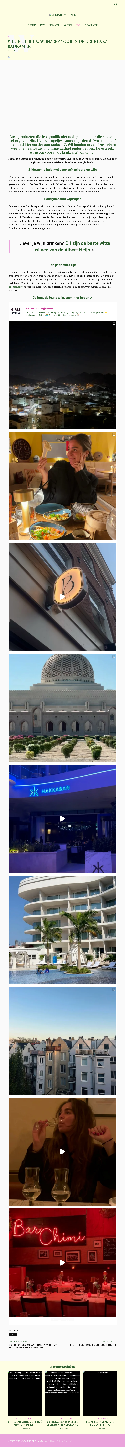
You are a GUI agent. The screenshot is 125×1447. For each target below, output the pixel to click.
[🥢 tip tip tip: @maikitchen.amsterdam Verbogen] (63, 486)
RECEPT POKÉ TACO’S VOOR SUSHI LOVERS (93, 1344)
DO (78, 25)
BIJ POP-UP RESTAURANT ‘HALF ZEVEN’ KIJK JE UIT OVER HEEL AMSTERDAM (33, 1346)
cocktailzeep (16, 286)
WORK (68, 25)
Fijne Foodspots (27, 1418)
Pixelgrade (68, 1441)
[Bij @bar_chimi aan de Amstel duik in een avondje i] (63, 1262)
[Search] (115, 4)
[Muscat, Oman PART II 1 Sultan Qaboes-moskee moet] (63, 708)
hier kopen (81, 297)
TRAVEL (54, 25)
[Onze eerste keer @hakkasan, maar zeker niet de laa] (63, 819)
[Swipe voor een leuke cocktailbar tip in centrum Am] (63, 1041)
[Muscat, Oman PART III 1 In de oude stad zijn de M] (63, 375)
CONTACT (91, 25)
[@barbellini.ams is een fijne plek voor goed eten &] (63, 597)
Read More (26, 1429)
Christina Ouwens (13, 51)
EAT (42, 25)
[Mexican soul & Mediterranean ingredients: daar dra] (63, 1152)
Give (12, 1335)
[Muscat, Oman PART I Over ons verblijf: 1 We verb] (63, 930)
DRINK (32, 25)
